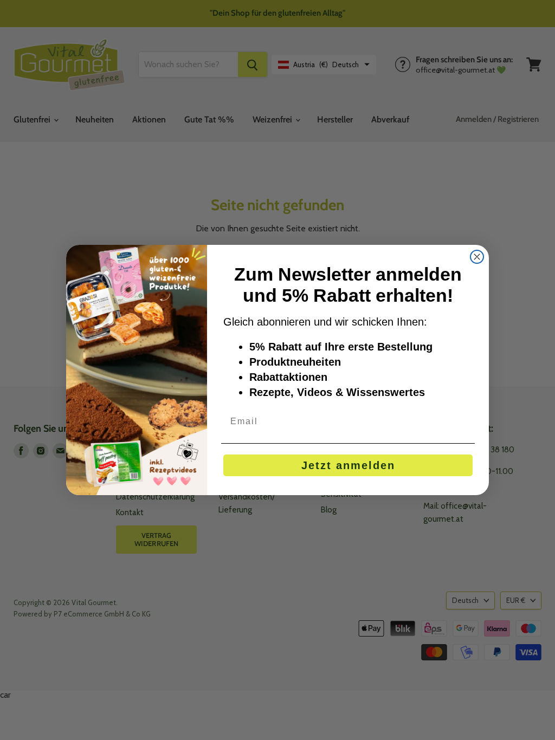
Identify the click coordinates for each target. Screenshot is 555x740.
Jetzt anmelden (348, 465)
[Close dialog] (476, 256)
